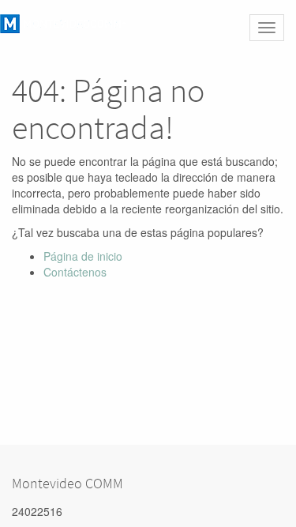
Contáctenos (75, 272)
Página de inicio (82, 256)
